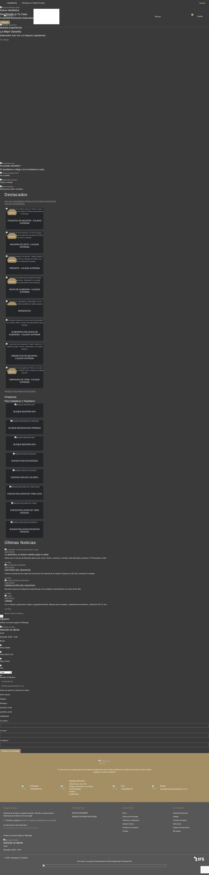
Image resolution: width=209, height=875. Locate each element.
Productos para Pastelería (46, 17)
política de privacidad (48, 820)
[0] (194, 16)
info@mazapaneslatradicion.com (12, 686)
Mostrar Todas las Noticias (14, 613)
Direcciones (177, 824)
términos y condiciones (29, 820)
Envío (125, 813)
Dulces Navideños (43, 14)
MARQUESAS (24, 311)
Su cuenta (178, 808)
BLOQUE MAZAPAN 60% (24, 444)
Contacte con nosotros (130, 827)
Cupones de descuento (181, 827)
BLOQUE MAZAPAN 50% (24, 412)
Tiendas (125, 831)
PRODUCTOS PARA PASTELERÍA (84, 817)
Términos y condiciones (131, 820)
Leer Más (8, 562)
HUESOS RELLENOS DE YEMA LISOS (24, 494)
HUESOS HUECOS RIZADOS (24, 461)
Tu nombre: (4, 721)
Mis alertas (177, 831)
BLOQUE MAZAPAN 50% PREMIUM (25, 428)
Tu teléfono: (4, 740)
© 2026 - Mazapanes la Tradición (16, 858)
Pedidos (176, 817)
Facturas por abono (180, 820)
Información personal (180, 813)
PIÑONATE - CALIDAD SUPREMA (24, 268)
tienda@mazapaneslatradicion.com (173, 789)
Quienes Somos (42, 10)
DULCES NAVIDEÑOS (80, 813)
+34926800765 (12, 3)
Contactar (40, 21)
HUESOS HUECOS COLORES (24, 477)
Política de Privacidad (130, 817)
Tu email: (3, 731)
